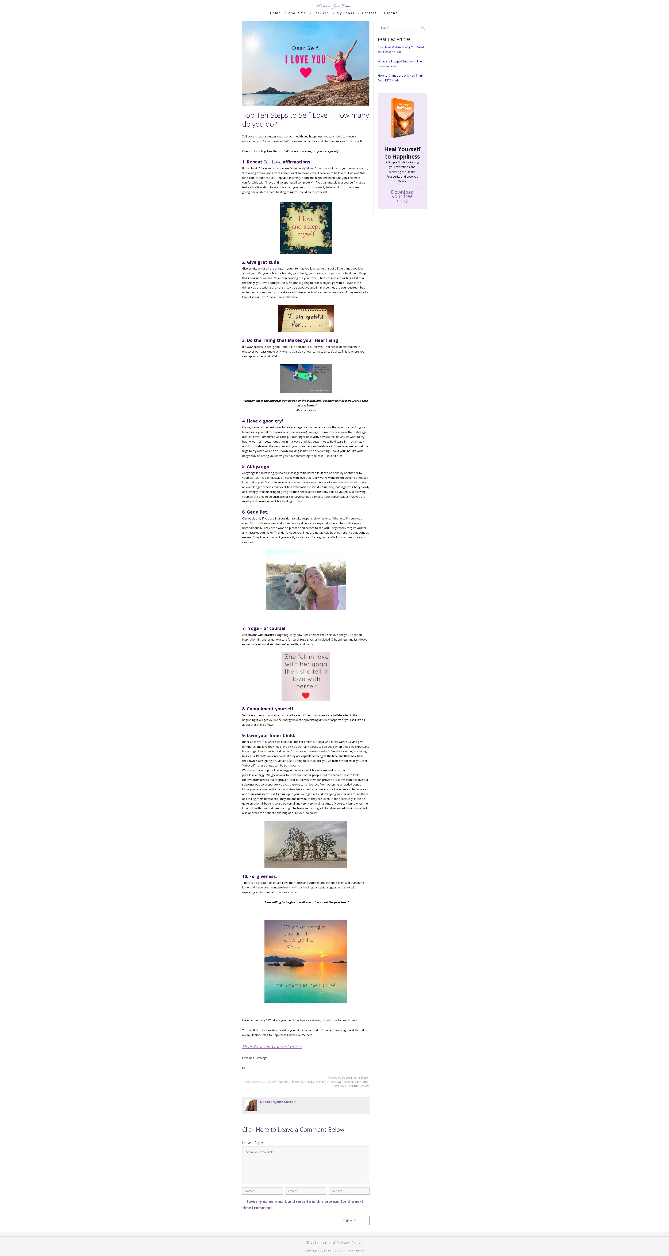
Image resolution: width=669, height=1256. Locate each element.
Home (275, 13)
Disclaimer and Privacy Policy (335, 1242)
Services (321, 13)
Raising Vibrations (356, 1082)
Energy (310, 1082)
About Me (297, 13)
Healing (321, 1082)
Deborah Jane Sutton (356, 1077)
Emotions (296, 1082)
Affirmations (280, 1082)
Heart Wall (335, 1082)
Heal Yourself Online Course (272, 1046)
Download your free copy (402, 196)
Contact (369, 13)
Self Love (340, 1086)
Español (391, 13)
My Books (345, 13)
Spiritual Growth (359, 1086)
